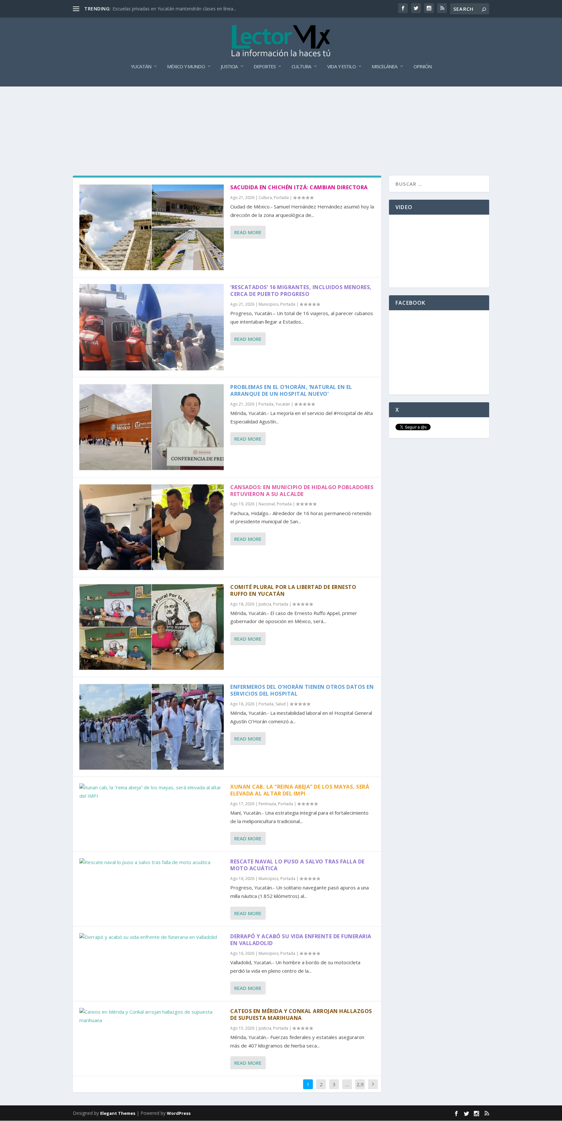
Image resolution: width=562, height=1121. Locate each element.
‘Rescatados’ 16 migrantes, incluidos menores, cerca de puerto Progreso (301, 291)
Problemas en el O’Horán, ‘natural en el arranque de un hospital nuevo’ (291, 390)
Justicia (229, 67)
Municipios (268, 304)
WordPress (179, 1113)
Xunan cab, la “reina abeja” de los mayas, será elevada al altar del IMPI (299, 790)
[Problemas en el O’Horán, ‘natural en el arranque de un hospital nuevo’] (151, 427)
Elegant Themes (117, 1113)
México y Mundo (186, 67)
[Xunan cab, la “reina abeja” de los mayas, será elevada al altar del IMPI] (151, 791)
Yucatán (141, 67)
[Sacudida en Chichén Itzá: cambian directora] (151, 227)
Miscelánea (384, 67)
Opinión (422, 67)
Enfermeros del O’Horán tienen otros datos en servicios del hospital (302, 690)
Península (267, 804)
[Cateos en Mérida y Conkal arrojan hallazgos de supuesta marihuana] (151, 1016)
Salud (280, 704)
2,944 (360, 1089)
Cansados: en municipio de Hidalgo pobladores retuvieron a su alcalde (301, 491)
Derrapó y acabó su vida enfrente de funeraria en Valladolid (300, 940)
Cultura (301, 67)
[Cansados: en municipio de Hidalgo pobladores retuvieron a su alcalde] (151, 527)
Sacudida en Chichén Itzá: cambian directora (299, 187)
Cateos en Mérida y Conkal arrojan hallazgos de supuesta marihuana (301, 1014)
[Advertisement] (281, 104)
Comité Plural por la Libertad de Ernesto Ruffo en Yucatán (293, 590)
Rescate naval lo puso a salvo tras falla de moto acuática (297, 865)
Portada (281, 197)
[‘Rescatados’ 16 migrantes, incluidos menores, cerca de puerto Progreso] (151, 327)
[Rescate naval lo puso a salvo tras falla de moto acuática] (151, 862)
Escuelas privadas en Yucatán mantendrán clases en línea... (174, 9)
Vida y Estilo (341, 67)
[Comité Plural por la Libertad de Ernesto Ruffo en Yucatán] (151, 627)
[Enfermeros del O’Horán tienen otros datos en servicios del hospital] (151, 727)
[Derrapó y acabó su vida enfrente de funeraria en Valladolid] (151, 937)
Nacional (267, 504)
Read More (247, 232)
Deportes (264, 67)
